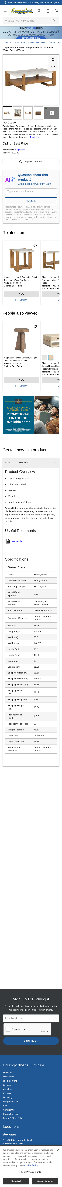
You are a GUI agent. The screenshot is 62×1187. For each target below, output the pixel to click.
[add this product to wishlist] (53, 67)
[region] (31, 1166)
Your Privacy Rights (31, 1172)
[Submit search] (54, 21)
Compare (24, 300)
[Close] (58, 1149)
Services (7, 1085)
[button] (5, 11)
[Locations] (39, 11)
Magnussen (20, 150)
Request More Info (33, 161)
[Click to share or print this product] (53, 59)
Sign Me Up (31, 1040)
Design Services (10, 1101)
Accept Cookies (45, 1181)
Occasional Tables (36, 42)
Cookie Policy (31, 1165)
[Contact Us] (48, 11)
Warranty (17, 541)
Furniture (7, 42)
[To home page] (22, 11)
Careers (7, 1093)
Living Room (19, 42)
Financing (7, 1097)
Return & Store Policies (14, 1118)
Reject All (16, 1181)
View (21, 294)
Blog (5, 1106)
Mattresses (8, 1076)
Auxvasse (9, 1134)
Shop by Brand (10, 1081)
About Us (7, 1089)
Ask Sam (31, 200)
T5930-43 (15, 153)
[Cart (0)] (57, 11)
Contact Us (8, 1110)
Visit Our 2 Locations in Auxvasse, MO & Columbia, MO (33, 2)
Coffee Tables (55, 42)
